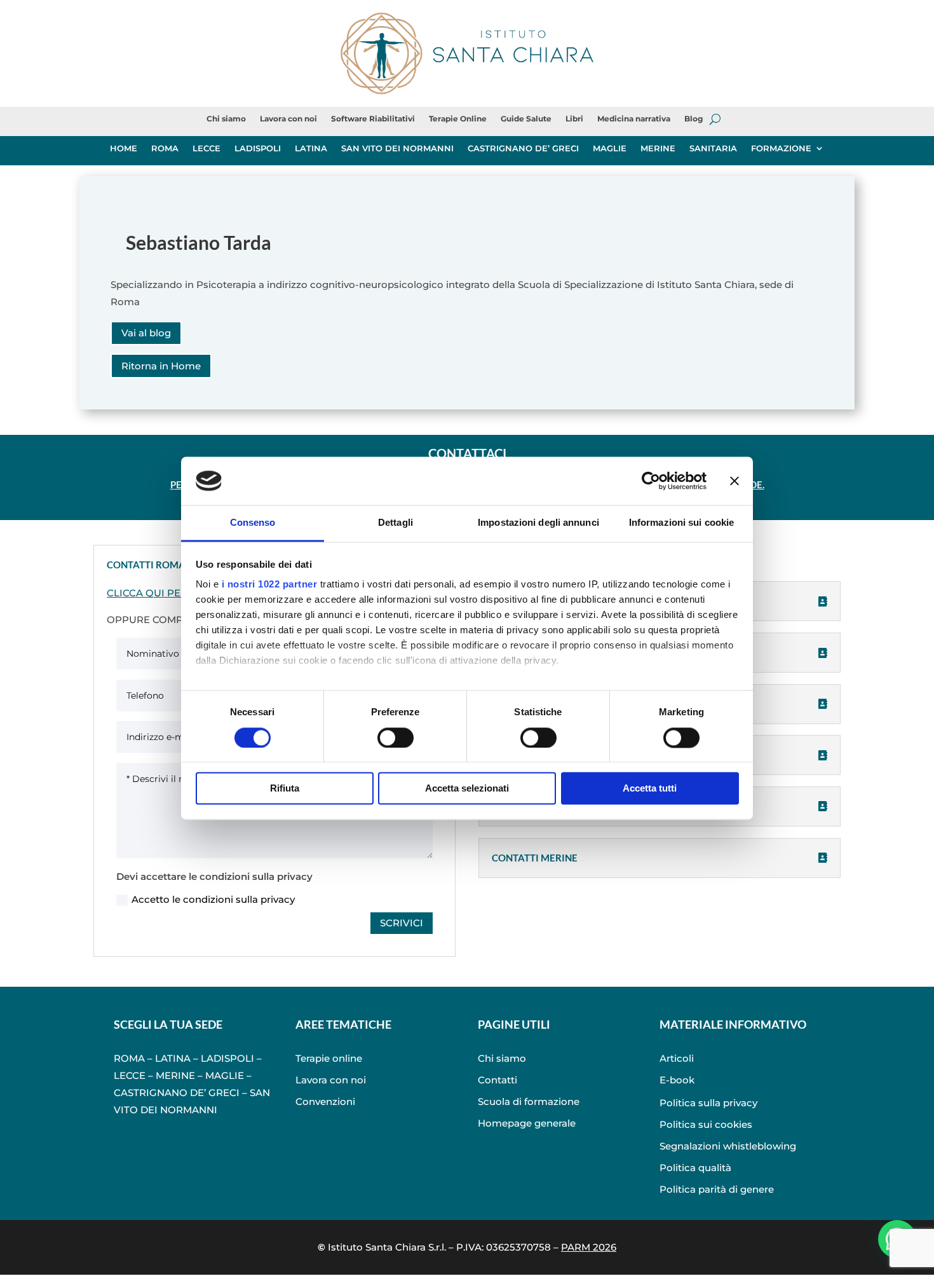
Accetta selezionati (467, 788)
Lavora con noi (288, 118)
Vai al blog (146, 333)
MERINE (657, 148)
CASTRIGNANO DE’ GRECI (523, 148)
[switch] (395, 737)
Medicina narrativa (633, 118)
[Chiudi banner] (734, 480)
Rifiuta (284, 788)
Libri (574, 118)
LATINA (311, 148)
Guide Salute (526, 118)
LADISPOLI (257, 148)
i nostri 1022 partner (270, 584)
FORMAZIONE (781, 148)
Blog (693, 118)
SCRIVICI (401, 923)
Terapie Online (458, 118)
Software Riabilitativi (373, 118)
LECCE (206, 148)
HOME (123, 148)
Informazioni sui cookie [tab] (681, 523)
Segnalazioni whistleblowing (728, 1146)
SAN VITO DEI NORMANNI (397, 148)
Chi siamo (226, 118)
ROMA (165, 148)
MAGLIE (609, 148)
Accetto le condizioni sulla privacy (213, 899)
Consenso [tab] (253, 523)
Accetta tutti (650, 788)
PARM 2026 (588, 1247)
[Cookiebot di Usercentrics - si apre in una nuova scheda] (651, 480)
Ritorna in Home (161, 366)
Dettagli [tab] (395, 523)
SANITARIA (713, 148)
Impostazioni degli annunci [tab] (538, 523)
